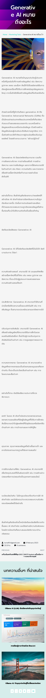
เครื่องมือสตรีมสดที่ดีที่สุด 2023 (12, 554)
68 (33, 691)
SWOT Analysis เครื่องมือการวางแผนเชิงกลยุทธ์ (33, 555)
